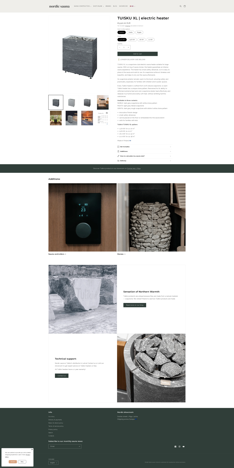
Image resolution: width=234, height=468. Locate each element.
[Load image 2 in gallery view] (71, 102)
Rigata (139, 32)
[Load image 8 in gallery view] (102, 118)
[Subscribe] (79, 446)
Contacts (51, 436)
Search (50, 432)
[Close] (32, 449)
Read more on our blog (134, 305)
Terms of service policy (56, 426)
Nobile (121, 32)
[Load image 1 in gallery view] (55, 102)
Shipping (127, 25)
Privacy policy (52, 429)
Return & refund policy (55, 423)
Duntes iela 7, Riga (133, 168)
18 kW (141, 39)
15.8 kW (132, 39)
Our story (51, 416)
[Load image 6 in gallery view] (71, 118)
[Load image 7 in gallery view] (87, 118)
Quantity (119, 43)
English (52, 462)
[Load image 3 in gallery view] (87, 102)
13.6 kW (122, 39)
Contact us (62, 376)
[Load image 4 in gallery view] (102, 102)
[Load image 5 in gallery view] (55, 118)
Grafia (131, 32)
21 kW (150, 39)
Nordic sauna (152, 462)
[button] (82, 6)
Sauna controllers (56, 254)
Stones (120, 254)
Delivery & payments (55, 419)
